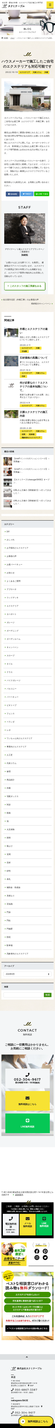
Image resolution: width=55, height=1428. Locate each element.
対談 (9, 804)
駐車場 (10, 945)
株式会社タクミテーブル (29, 1368)
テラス (10, 672)
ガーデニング (12, 631)
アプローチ (11, 589)
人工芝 (10, 755)
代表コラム (37, 72)
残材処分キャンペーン (41, 303)
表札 (9, 879)
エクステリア (25, 72)
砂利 (9, 871)
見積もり (11, 896)
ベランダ (11, 722)
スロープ (11, 655)
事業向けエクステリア (16, 747)
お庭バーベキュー (14, 564)
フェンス (11, 713)
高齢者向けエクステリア (17, 954)
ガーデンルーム (13, 639)
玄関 (9, 854)
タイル (10, 664)
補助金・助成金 (13, 887)
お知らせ (11, 573)
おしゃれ (11, 539)
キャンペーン (12, 647)
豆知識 (10, 904)
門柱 (9, 920)
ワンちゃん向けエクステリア (19, 738)
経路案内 (19, 1195)
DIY (8, 532)
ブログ (12, 38)
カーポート (11, 614)
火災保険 (11, 829)
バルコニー (11, 689)
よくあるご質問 (13, 581)
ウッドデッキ (12, 597)
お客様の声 (11, 556)
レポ (9, 730)
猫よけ (10, 846)
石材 (9, 862)
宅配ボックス (12, 796)
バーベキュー (12, 697)
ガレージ (11, 622)
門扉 (9, 912)
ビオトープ (11, 705)
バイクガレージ (13, 680)
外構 (46, 72)
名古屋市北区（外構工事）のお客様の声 (21, 300)
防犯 (9, 937)
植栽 (9, 813)
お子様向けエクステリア (17, 548)
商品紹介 (11, 780)
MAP (32, 1386)
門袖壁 (10, 929)
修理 (9, 771)
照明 (9, 838)
